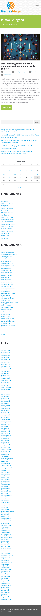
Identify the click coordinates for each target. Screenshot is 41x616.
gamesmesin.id (6, 369)
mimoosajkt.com (6, 286)
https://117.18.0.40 (7, 231)
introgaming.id (5, 447)
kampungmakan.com (8, 266)
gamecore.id (5, 392)
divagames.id (5, 383)
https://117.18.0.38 (7, 222)
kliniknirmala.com (6, 305)
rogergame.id (5, 502)
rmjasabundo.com (7, 284)
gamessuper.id (5, 376)
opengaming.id (5, 419)
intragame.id (5, 454)
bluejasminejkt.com (7, 275)
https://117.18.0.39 (7, 208)
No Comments (7, 74)
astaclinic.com (5, 316)
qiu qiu (3, 334)
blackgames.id (5, 475)
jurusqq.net (4, 210)
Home (3, 24)
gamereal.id (4, 486)
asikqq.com (4, 201)
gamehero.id (5, 396)
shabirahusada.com (7, 312)
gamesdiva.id (5, 373)
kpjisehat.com (5, 296)
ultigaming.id (5, 565)
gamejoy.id (4, 539)
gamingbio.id (5, 440)
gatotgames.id (5, 472)
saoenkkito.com (6, 261)
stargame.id (5, 417)
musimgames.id (6, 387)
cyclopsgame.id (6, 535)
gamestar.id (5, 403)
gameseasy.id (5, 571)
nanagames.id (5, 530)
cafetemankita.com (7, 282)
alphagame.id (5, 505)
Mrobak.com (5, 277)
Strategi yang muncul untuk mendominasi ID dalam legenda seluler (18, 66)
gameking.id (5, 590)
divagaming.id (5, 353)
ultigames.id (5, 581)
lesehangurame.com (7, 252)
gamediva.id (5, 399)
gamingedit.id (5, 479)
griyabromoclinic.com (8, 326)
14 (26, 174)
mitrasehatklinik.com (7, 298)
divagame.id (5, 413)
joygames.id (5, 516)
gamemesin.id (5, 394)
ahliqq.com (4, 206)
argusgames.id (5, 424)
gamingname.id (6, 551)
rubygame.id (5, 429)
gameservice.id (6, 489)
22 (31, 177)
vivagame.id (5, 410)
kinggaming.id (5, 558)
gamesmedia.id (6, 521)
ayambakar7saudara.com (9, 254)
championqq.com (6, 229)
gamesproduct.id (6, 468)
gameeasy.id (5, 588)
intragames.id (5, 445)
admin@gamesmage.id (21, 72)
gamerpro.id (5, 544)
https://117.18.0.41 (7, 217)
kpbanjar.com (5, 300)
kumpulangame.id (6, 463)
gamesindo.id (5, 371)
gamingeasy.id (5, 546)
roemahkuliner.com (7, 259)
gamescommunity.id (7, 512)
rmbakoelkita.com (7, 270)
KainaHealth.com (6, 309)
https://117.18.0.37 (7, 226)
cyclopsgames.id (6, 519)
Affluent (35, 609)
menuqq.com (5, 238)
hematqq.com (5, 233)
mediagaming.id (6, 525)
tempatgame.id (6, 466)
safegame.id (5, 438)
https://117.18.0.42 (7, 213)
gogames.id (4, 578)
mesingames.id (6, 380)
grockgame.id (5, 433)
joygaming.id (5, 528)
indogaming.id (5, 355)
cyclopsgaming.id (6, 532)
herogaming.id (5, 350)
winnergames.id (6, 422)
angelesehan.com (6, 273)
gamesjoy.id (5, 514)
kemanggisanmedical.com (9, 303)
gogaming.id (5, 560)
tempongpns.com (6, 257)
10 (4, 174)
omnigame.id (5, 456)
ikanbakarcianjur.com (8, 293)
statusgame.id (5, 364)
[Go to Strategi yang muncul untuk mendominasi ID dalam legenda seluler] (20, 47)
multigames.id (5, 583)
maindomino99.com (7, 219)
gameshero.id (5, 366)
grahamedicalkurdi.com (8, 321)
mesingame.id (5, 408)
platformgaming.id (7, 555)
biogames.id (5, 442)
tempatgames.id (6, 449)
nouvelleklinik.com (7, 307)
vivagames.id (5, 385)
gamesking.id (5, 574)
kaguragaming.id (6, 548)
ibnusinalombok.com (7, 319)
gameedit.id (4, 493)
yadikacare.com (6, 314)
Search (37, 122)
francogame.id (5, 498)
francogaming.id (6, 484)
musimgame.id (5, 406)
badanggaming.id (6, 495)
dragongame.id (6, 599)
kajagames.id (5, 523)
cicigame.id (4, 507)
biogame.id (4, 461)
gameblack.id (5, 500)
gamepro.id (4, 595)
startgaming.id (5, 362)
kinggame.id (5, 597)
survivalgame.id (6, 436)
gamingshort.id (6, 482)
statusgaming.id (6, 569)
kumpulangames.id (7, 459)
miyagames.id (5, 470)
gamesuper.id (5, 401)
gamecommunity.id (7, 537)
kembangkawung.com (8, 289)
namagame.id (5, 415)
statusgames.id (6, 585)
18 (9, 177)
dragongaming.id (6, 562)
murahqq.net (5, 215)
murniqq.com (5, 236)
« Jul (19, 187)
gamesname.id (5, 576)
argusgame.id (5, 431)
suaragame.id (5, 452)
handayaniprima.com (7, 263)
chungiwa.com (5, 291)
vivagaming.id (5, 360)
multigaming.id (5, 567)
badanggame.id (6, 509)
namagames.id (5, 390)
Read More (6, 107)
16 (37, 174)
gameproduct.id (6, 491)
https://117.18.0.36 (7, 203)
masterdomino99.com (8, 224)
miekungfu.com (6, 280)
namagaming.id (6, 357)
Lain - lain (33, 72)
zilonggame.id (5, 426)
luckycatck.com (6, 268)
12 (15, 174)
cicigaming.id (5, 477)
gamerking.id (5, 542)
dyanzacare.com (6, 323)
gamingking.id (5, 553)
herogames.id (5, 378)
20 (20, 177)
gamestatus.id (5, 592)
